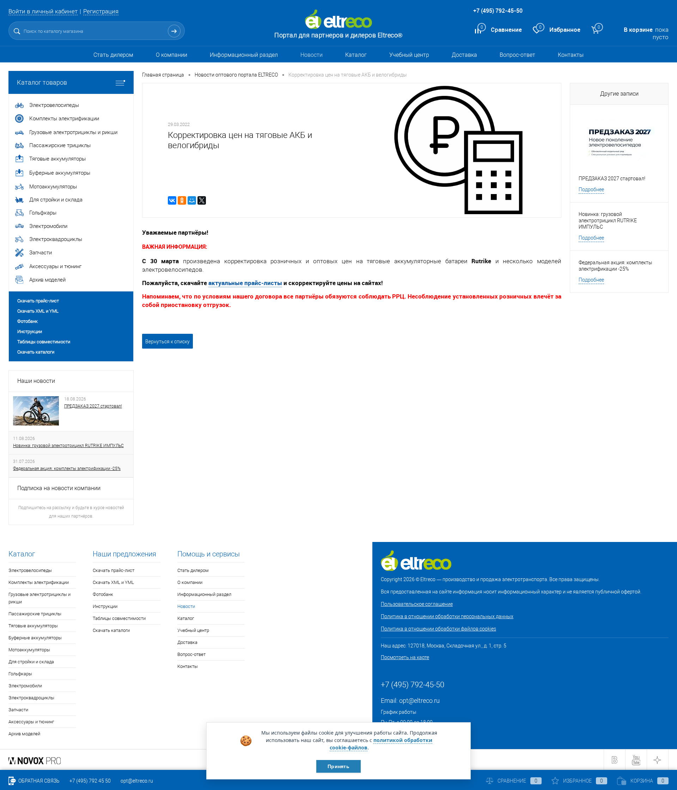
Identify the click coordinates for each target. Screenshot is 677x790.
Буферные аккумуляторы (35, 637)
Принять (338, 766)
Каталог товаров (42, 82)
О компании (171, 55)
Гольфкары (20, 673)
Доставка (464, 55)
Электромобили (25, 685)
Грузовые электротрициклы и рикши (39, 598)
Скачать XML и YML (38, 311)
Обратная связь (38, 781)
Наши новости (36, 381)
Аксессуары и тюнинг (31, 721)
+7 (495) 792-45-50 (498, 10)
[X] (201, 200)
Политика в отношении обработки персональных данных (447, 616)
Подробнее (591, 189)
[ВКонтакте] (172, 200)
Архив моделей (24, 733)
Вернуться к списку (167, 341)
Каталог (356, 55)
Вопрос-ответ (517, 55)
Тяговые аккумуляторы (33, 625)
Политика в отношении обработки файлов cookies (438, 629)
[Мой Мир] (192, 200)
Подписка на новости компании (58, 488)
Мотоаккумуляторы (29, 649)
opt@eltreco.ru (419, 700)
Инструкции (29, 331)
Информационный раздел (244, 55)
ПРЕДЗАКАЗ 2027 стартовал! (93, 406)
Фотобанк (27, 321)
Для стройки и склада (31, 661)
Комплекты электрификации (38, 582)
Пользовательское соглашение (417, 604)
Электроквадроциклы (31, 697)
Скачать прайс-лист (38, 300)
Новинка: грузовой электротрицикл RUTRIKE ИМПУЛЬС (68, 445)
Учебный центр (409, 55)
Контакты (571, 55)
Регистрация (100, 11)
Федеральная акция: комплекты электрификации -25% (67, 468)
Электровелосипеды (30, 570)
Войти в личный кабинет (43, 11)
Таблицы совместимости (43, 341)
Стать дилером (113, 55)
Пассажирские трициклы (34, 613)
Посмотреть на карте (405, 657)
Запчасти (18, 709)
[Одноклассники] (182, 200)
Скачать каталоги (35, 352)
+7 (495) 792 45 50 (90, 781)
